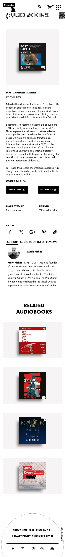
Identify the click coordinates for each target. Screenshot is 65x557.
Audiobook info (32, 242)
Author (12, 242)
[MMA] (58, 7)
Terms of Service (42, 536)
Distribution (44, 530)
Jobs (31, 530)
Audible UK (15, 189)
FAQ (24, 530)
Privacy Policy (21, 536)
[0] (49, 7)
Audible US (46, 189)
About (17, 530)
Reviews (51, 242)
